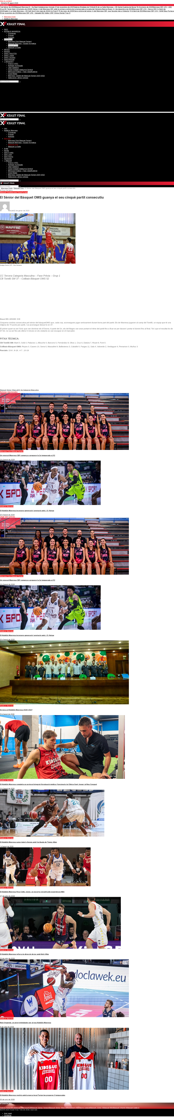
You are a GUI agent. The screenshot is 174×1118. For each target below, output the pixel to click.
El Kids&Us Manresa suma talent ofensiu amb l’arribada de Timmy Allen (28, 842)
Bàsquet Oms (19, 188)
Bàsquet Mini (108, 1108)
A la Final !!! (47, 11)
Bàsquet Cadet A (133, 1108)
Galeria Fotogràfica (7, 1108)
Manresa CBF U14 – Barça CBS (135, 9)
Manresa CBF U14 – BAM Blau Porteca (152, 11)
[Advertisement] (87, 98)
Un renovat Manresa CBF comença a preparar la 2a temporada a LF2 (27, 455)
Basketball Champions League (78, 1108)
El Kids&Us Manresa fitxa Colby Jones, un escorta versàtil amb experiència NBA (32, 892)
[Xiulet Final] (12, 26)
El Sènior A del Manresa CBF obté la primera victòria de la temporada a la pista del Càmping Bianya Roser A (65, 9)
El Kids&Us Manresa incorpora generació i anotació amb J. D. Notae (27, 511)
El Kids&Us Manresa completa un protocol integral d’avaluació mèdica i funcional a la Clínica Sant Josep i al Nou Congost (48, 784)
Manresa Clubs (7, 188)
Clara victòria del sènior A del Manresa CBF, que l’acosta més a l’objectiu (94, 11)
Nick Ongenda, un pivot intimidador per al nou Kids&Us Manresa (25, 1023)
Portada (25, 192)
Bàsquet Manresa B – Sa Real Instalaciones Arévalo (27, 7)
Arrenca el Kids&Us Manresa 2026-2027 (16, 710)
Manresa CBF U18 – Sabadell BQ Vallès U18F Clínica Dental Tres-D (35, 13)
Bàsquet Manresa (21, 1108)
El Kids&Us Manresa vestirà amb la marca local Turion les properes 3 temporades (32, 1095)
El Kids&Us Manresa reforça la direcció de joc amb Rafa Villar (24, 954)
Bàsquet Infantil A (120, 1108)
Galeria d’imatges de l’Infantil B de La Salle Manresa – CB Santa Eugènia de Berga (95, 7)
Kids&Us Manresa (6, 506)
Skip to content (6, 1)
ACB (29, 1108)
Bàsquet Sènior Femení (40, 1108)
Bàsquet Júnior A (96, 1108)
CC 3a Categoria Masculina (28, 390)
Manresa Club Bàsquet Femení (11, 451)
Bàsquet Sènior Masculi (9, 390)
